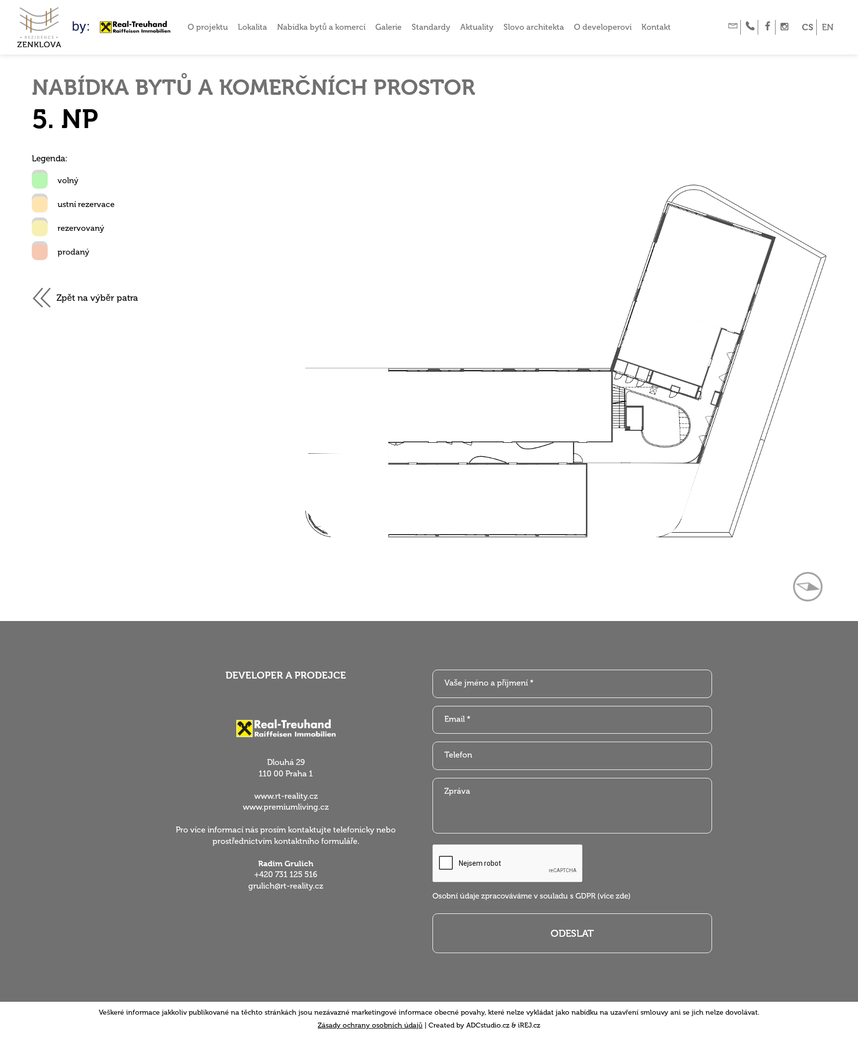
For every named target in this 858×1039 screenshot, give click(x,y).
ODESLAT (572, 933)
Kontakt (656, 27)
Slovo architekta (533, 27)
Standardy (431, 27)
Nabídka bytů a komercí (321, 27)
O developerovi (603, 27)
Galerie (388, 27)
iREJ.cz (529, 1025)
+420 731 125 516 (285, 874)
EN (828, 27)
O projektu (208, 27)
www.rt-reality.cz (286, 796)
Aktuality (477, 27)
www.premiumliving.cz (286, 807)
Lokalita (252, 27)
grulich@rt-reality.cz (285, 886)
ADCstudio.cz (487, 1025)
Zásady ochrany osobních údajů (370, 1025)
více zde (614, 896)
